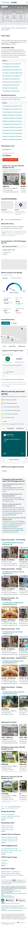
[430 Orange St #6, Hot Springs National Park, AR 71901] (11, 179)
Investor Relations (13, 907)
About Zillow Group (12, 905)
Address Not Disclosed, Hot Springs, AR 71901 (14, 121)
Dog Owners (20, 428)
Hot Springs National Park (9, 487)
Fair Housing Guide (20, 905)
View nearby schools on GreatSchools (13, 379)
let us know (22, 918)
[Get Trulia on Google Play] (21, 900)
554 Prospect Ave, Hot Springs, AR (11, 75)
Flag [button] (22, 453)
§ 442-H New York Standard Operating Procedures (11, 890)
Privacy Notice (15, 908)
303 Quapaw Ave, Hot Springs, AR (11, 63)
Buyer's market (14, 292)
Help (10, 908)
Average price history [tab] (16, 278)
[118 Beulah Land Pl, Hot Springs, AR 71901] (9, 757)
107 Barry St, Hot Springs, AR (10, 88)
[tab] (5, 323)
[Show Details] (25, 64)
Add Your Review (14, 459)
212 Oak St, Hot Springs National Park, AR (13, 72)
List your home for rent (10, 159)
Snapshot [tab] (5, 278)
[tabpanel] (14, 173)
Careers (2, 907)
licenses (15, 887)
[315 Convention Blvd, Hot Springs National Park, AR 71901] (9, 730)
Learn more (7, 385)
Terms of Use (20, 907)
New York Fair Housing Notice (7, 892)
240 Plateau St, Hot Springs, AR (10, 91)
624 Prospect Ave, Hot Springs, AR (11, 82)
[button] (26, 2)
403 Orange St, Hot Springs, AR (10, 66)
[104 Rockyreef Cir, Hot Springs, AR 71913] (9, 702)
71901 (4, 232)
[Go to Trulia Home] (14, 2)
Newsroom (7, 907)
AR (5, 806)
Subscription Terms (5, 908)
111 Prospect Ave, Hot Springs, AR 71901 (13, 124)
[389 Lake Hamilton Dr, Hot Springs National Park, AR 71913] (9, 552)
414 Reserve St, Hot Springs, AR (11, 78)
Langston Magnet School (9, 526)
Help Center (6, 923)
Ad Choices (21, 908)
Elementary (12, 346)
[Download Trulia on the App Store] (9, 900)
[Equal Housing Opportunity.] (18, 922)
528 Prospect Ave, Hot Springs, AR (11, 69)
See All (5, 421)
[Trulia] (2, 900)
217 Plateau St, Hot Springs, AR (10, 85)
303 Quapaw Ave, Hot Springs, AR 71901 (13, 106)
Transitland (20, 880)
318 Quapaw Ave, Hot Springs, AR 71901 (13, 109)
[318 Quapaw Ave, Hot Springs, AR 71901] (9, 786)
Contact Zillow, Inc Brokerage (7, 896)
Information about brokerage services (11, 893)
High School (21, 346)
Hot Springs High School (9, 525)
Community (10, 428)
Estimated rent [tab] (6, 149)
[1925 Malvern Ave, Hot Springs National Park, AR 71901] (9, 612)
